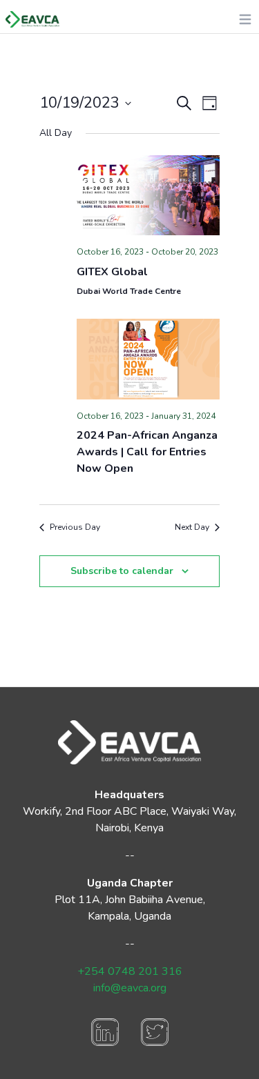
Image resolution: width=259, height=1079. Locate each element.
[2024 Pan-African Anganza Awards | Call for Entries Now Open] (148, 359)
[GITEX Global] (148, 195)
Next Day (192, 527)
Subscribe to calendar (121, 570)
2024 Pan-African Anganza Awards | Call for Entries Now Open (147, 452)
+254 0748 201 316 (129, 971)
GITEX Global (112, 271)
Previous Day (75, 527)
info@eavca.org (129, 988)
